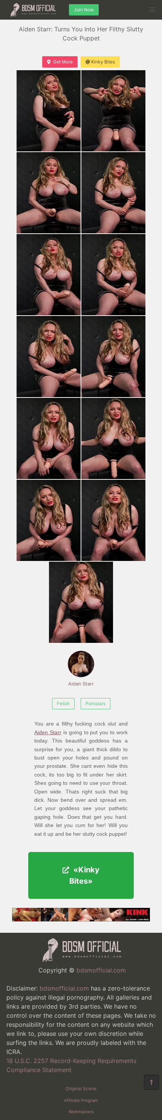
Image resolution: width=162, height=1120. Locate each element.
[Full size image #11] (113, 520)
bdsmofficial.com (101, 970)
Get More (63, 62)
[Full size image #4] (49, 274)
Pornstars (95, 703)
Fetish (63, 703)
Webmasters (81, 1111)
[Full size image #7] (113, 356)
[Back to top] (151, 1082)
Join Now (84, 9)
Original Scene (81, 1088)
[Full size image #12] (81, 602)
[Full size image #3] (113, 192)
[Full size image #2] (49, 192)
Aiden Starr (81, 684)
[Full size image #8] (49, 438)
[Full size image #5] (113, 274)
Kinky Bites (103, 62)
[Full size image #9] (113, 438)
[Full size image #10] (49, 520)
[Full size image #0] (49, 110)
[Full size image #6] (49, 356)
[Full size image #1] (113, 110)
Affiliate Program (81, 1100)
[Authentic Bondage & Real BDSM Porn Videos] (81, 919)
